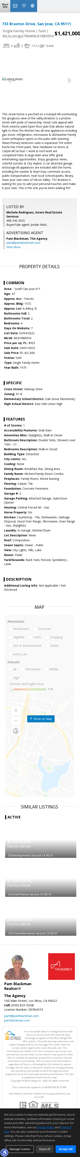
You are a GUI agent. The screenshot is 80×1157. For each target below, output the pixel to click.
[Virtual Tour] (33, 6)
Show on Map (42, 719)
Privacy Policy (45, 1127)
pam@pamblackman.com (23, 243)
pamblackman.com (17, 1020)
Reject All (44, 1149)
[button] (4, 1152)
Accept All (66, 1149)
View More (13, 247)
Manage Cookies (19, 1149)
